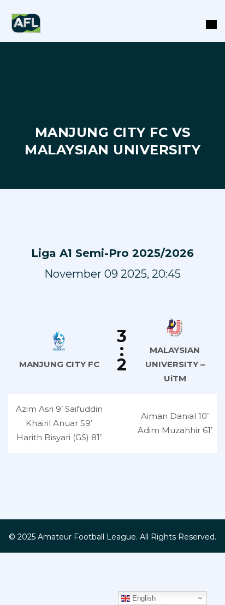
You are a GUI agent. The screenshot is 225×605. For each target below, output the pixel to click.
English (143, 598)
